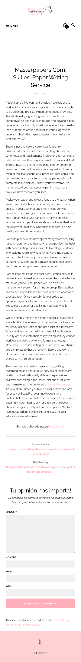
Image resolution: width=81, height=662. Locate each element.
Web (8, 586)
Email (10, 571)
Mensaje (12, 512)
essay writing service (57, 384)
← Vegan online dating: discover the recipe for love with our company (40, 449)
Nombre (12, 557)
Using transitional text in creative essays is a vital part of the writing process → (40, 467)
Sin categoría (56, 426)
